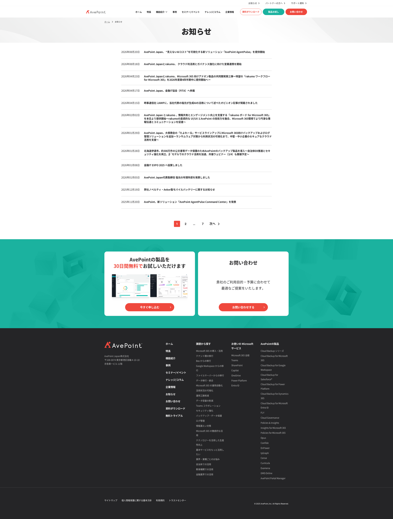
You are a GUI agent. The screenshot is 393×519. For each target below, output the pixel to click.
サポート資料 (297, 3)
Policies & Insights (270, 422)
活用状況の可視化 (204, 390)
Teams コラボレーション (208, 405)
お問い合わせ (296, 11)
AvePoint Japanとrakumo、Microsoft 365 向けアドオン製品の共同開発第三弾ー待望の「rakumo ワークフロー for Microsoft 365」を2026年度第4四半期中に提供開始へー (207, 77)
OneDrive (236, 375)
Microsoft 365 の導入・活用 (209, 350)
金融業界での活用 (204, 474)
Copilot (235, 370)
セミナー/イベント (191, 11)
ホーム (138, 11)
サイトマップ (110, 500)
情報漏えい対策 (203, 425)
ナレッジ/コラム (212, 11)
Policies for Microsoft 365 (273, 432)
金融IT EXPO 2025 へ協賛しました (163, 165)
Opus (263, 437)
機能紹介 (160, 11)
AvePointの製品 (270, 344)
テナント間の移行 (204, 355)
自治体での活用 (203, 464)
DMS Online (266, 473)
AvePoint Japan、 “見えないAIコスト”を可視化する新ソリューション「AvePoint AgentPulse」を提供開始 (204, 52)
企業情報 (229, 11)
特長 (149, 11)
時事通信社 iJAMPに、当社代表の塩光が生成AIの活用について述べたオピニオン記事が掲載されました (201, 103)
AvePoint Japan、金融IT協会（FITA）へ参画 (169, 90)
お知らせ (252, 3)
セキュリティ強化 (204, 410)
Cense (264, 457)
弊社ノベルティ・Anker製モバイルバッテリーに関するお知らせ (179, 189)
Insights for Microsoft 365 (273, 427)
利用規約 (160, 500)
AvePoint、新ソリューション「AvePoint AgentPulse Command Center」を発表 (190, 202)
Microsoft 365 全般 (240, 355)
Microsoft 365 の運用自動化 (209, 385)
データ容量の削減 (204, 400)
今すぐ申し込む (149, 307)
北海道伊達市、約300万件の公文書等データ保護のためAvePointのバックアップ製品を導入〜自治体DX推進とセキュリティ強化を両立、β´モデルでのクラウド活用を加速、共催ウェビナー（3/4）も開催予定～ (207, 152)
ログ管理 (200, 420)
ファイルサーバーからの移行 (210, 375)
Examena (265, 468)
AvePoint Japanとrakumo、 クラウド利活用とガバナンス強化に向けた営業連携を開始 (193, 64)
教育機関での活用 (204, 469)
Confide (265, 442)
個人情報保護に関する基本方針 (137, 500)
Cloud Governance (270, 417)
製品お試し (273, 11)
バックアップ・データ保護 (209, 415)
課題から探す (203, 344)
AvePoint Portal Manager (273, 478)
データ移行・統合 (204, 380)
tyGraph (265, 452)
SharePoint (237, 365)
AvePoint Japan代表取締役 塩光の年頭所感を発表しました (177, 177)
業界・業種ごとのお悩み (208, 459)
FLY (262, 412)
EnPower (265, 447)
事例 (175, 11)
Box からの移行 (203, 360)
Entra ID (235, 385)
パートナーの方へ (274, 3)
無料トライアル (174, 415)
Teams (234, 360)
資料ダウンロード (250, 11)
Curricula (265, 462)
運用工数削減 (202, 395)
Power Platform (239, 380)
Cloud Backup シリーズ (272, 350)
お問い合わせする (243, 307)
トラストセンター (177, 500)
